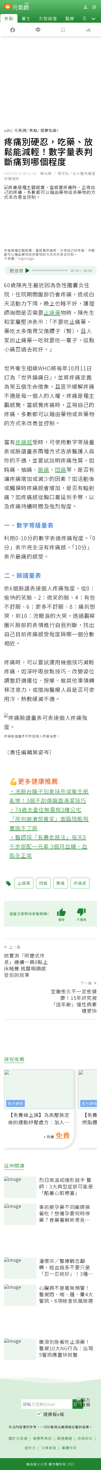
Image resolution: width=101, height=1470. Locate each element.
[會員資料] (85, 7)
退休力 (30, 1448)
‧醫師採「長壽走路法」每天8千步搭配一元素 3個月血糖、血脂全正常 (48, 846)
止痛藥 (52, 312)
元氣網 (20, 130)
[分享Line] (38, 29)
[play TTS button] (27, 270)
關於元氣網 (18, 1439)
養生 (26, 18)
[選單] (94, 7)
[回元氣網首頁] (21, 7)
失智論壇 (48, 18)
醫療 (69, 18)
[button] (93, 18)
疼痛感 (23, 442)
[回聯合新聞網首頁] (7, 7)
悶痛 (60, 469)
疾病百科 (85, 1439)
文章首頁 (48, 1448)
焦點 (8, 18)
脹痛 (43, 469)
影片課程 (15, 1103)
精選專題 (64, 1439)
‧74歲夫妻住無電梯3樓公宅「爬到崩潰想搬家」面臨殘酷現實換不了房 (49, 819)
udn (7, 130)
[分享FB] (12, 29)
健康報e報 (53, 1414)
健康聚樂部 (42, 1439)
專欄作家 (69, 1448)
